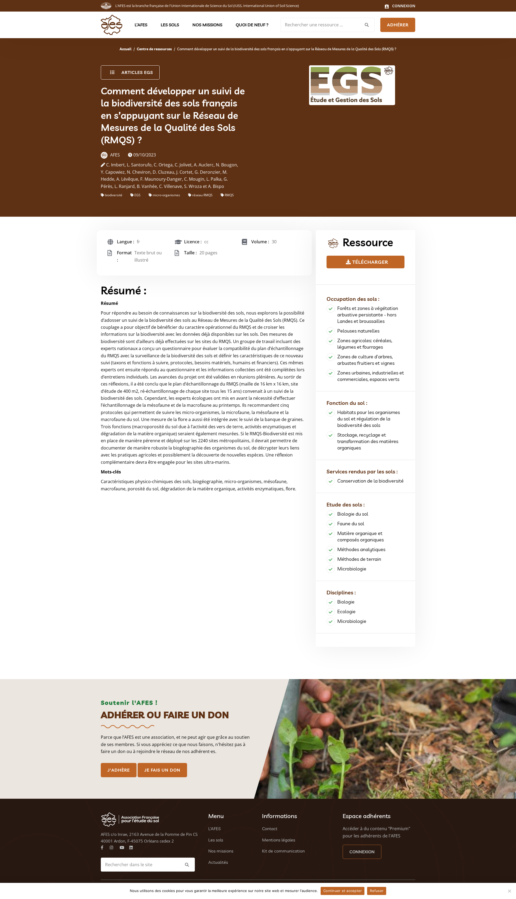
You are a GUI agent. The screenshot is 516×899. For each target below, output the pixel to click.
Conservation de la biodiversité (370, 481)
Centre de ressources (154, 49)
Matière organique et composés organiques (360, 536)
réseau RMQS (202, 195)
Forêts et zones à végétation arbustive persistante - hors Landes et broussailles (367, 314)
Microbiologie (351, 569)
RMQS (229, 195)
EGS (137, 195)
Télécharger (369, 262)
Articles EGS (137, 72)
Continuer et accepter (342, 891)
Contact (269, 828)
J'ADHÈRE (119, 770)
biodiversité (113, 195)
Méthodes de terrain (359, 559)
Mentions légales (278, 840)
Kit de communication (283, 851)
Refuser (377, 891)
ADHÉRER (397, 24)
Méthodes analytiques (361, 549)
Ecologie (346, 611)
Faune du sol (350, 523)
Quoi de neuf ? (252, 24)
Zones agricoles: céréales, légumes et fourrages (364, 343)
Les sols (170, 24)
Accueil (125, 49)
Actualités (218, 862)
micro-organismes (166, 195)
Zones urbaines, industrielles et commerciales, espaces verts (370, 376)
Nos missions (207, 24)
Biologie (345, 602)
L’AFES (141, 24)
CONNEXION (362, 851)
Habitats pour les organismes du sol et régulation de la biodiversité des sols (368, 418)
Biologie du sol (352, 514)
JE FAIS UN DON (162, 770)
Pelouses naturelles (358, 331)
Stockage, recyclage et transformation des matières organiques (367, 441)
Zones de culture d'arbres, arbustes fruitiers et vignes (366, 360)
